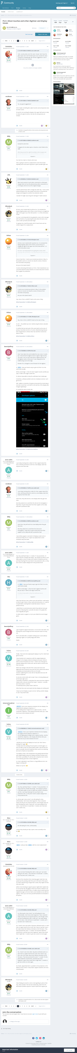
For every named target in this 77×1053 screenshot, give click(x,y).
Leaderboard (19, 11)
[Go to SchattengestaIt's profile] (54, 53)
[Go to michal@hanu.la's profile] (4, 28)
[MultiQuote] (17, 90)
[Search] (74, 8)
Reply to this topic (42, 34)
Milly (8, 136)
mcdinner (9, 96)
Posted (22, 46)
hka (32, 350)
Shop (30, 8)
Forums (3, 11)
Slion (8, 818)
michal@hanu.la (12, 27)
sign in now (35, 1014)
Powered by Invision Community (38, 1044)
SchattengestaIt (61, 53)
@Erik (18, 845)
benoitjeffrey (8, 346)
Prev (6, 40)
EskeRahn (8, 46)
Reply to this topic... (15, 1021)
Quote (20, 90)
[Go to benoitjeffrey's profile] (8, 352)
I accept (70, 1050)
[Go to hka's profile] (8, 582)
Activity (24, 8)
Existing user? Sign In (61, 3)
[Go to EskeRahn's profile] (8, 54)
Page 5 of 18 (42, 40)
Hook (70, 34)
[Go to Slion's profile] (8, 827)
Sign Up (72, 3)
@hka (19, 367)
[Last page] (36, 41)
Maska (58, 62)
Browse (18, 8)
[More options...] (47, 47)
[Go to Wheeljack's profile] (8, 213)
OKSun (8, 235)
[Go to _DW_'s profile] (8, 180)
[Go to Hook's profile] (66, 35)
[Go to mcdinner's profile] (8, 102)
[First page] (3, 41)
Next (32, 40)
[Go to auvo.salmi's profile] (8, 470)
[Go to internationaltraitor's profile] (8, 710)
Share (34, 28)
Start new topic (29, 34)
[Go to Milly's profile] (8, 142)
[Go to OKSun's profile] (8, 241)
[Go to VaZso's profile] (8, 658)
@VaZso (19, 706)
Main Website (5, 8)
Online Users (11, 11)
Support (19, 29)
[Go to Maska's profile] (54, 63)
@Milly (30, 845)
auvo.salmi (34, 50)
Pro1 (12, 8)
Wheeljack (8, 206)
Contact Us (38, 1041)
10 (29, 40)
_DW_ (8, 175)
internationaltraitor (8, 704)
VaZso (9, 650)
